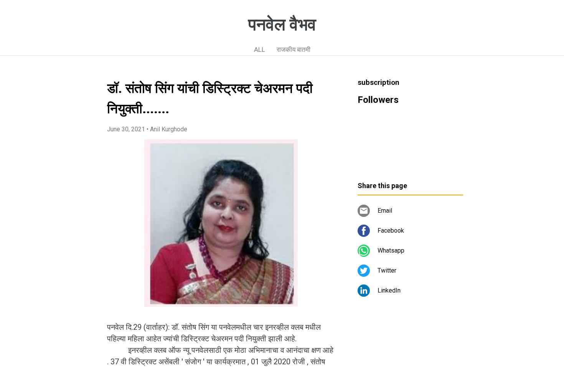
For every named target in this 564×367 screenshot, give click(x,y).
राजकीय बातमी (293, 49)
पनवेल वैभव (282, 25)
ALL (259, 49)
